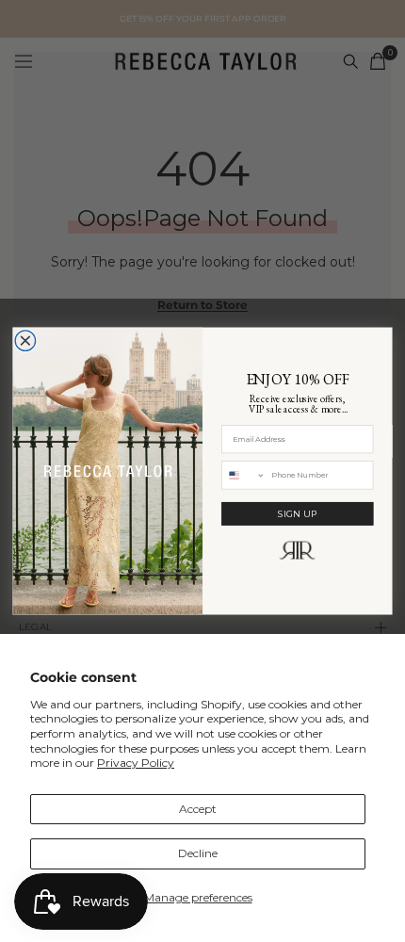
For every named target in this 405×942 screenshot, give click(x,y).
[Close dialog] (25, 341)
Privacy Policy (135, 762)
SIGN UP (297, 513)
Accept (198, 809)
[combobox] (243, 475)
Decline (198, 853)
